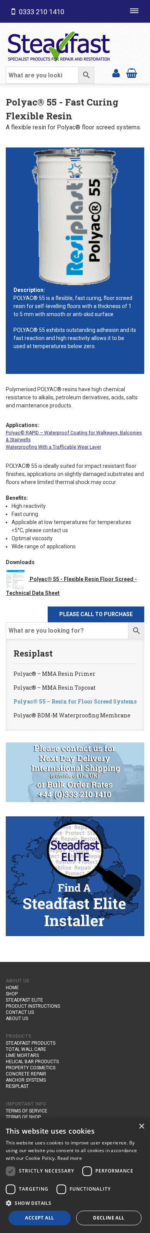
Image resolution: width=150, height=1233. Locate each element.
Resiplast (17, 1086)
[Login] (116, 73)
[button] (75, 1203)
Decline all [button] (108, 1218)
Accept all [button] (39, 1218)
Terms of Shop (23, 1117)
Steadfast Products (30, 1043)
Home (12, 987)
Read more (69, 1158)
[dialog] (75, 1175)
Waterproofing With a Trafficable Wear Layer (53, 447)
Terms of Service (26, 1111)
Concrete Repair (26, 1074)
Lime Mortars (22, 1055)
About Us (17, 1018)
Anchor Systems (26, 1080)
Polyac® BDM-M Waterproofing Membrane (71, 715)
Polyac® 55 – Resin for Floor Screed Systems (75, 701)
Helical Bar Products (32, 1061)
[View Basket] (131, 73)
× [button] (141, 1126)
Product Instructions (33, 1006)
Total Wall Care (26, 1049)
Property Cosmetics (30, 1067)
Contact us (20, 1012)
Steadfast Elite (24, 1000)
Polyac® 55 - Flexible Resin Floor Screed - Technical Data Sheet (71, 586)
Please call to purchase (96, 614)
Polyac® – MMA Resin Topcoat (54, 687)
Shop (12, 994)
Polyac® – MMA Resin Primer (54, 673)
